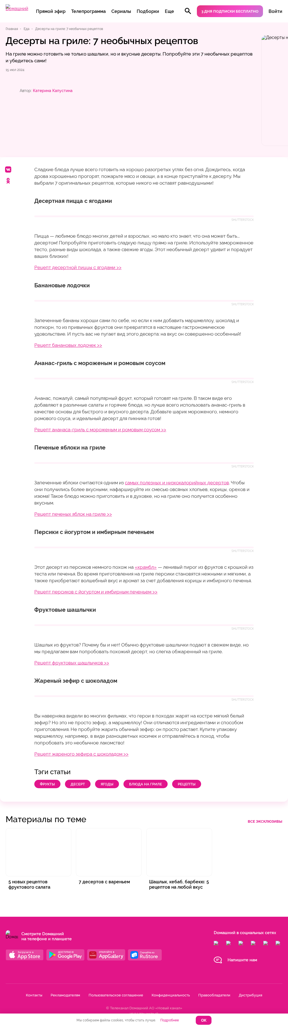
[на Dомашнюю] (17, 8)
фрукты (47, 784)
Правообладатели (214, 995)
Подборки (148, 11)
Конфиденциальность (171, 995)
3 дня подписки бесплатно (229, 11)
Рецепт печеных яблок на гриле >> (73, 514)
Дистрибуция (250, 995)
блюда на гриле (145, 784)
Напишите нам (242, 959)
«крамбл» (146, 567)
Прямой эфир (51, 11)
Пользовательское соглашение (116, 995)
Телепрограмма (88, 11)
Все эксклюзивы (265, 821)
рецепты (186, 784)
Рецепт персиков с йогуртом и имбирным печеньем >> (96, 592)
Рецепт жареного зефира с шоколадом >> (81, 754)
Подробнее (169, 1020)
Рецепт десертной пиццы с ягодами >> (78, 267)
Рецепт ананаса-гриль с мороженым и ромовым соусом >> (100, 429)
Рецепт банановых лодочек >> (68, 345)
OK (203, 1020)
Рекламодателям (65, 995)
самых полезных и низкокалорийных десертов (177, 482)
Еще (169, 11)
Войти (275, 11)
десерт (78, 784)
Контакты (34, 995)
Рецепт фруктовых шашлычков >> (71, 663)
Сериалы (121, 11)
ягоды (107, 784)
